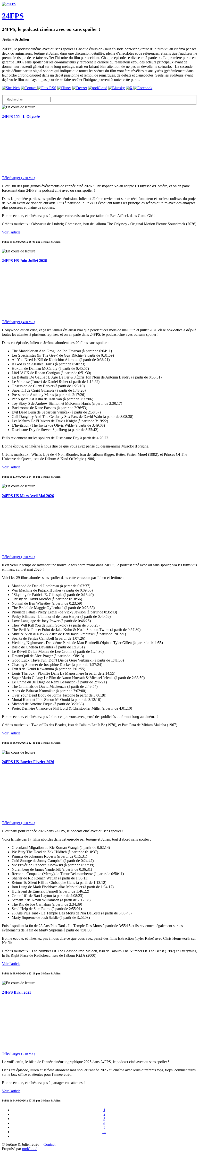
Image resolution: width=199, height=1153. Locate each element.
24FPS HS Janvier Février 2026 (28, 762)
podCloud (29, 1149)
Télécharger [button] (18, 178)
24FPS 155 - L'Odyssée (21, 116)
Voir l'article (11, 232)
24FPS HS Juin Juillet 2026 (24, 260)
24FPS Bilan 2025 (16, 992)
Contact (49, 1144)
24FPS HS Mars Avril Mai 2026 (28, 496)
